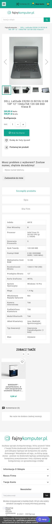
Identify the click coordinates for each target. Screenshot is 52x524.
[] (47, 19)
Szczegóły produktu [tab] (26, 191)
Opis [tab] (26, 200)
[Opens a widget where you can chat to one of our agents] (42, 519)
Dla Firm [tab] (26, 209)
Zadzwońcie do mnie (14, 178)
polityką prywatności (26, 520)
